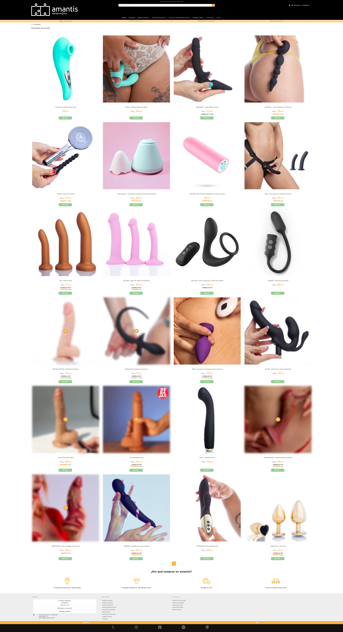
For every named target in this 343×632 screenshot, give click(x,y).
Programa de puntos (107, 600)
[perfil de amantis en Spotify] (183, 623)
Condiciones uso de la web (179, 600)
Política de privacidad (177, 607)
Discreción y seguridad (178, 602)
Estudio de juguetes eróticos (109, 607)
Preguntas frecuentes (107, 602)
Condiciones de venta (177, 605)
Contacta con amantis (65, 608)
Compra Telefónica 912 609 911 (65, 603)
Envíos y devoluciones (107, 605)
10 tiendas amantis (207, 21)
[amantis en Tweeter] (113, 623)
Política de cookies (177, 609)
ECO (257, 622)
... (166, 564)
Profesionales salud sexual (108, 614)
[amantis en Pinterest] (159, 623)
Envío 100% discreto (67, 21)
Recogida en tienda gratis (137, 21)
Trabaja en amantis (107, 616)
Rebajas (124, 17)
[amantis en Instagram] (136, 623)
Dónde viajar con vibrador (108, 609)
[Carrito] (292, 5)
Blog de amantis (106, 612)
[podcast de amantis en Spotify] (207, 623)
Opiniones (86, 622)
